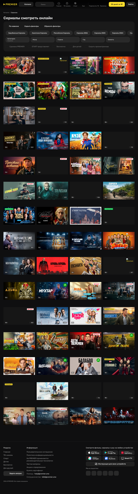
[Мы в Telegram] (88, 473)
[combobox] (17, 39)
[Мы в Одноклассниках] (99, 473)
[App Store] (94, 452)
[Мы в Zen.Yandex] (105, 473)
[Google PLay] (110, 452)
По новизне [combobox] (14, 26)
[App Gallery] (127, 452)
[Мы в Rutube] (110, 473)
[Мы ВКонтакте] (93, 473)
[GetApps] (94, 458)
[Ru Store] (110, 458)
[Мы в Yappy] (116, 473)
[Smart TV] (127, 458)
